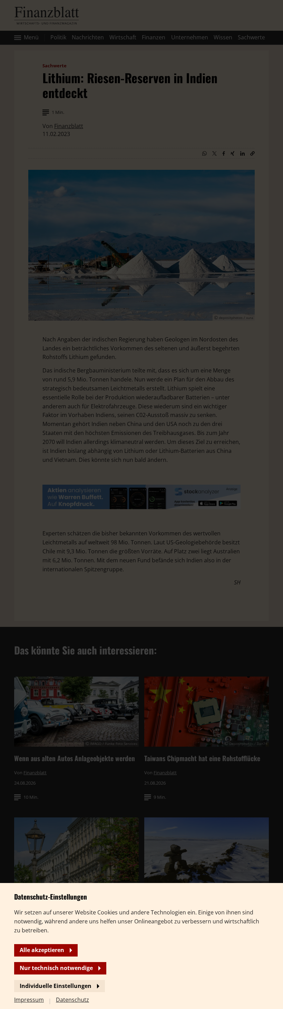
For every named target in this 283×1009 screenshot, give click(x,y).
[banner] (141, 504)
